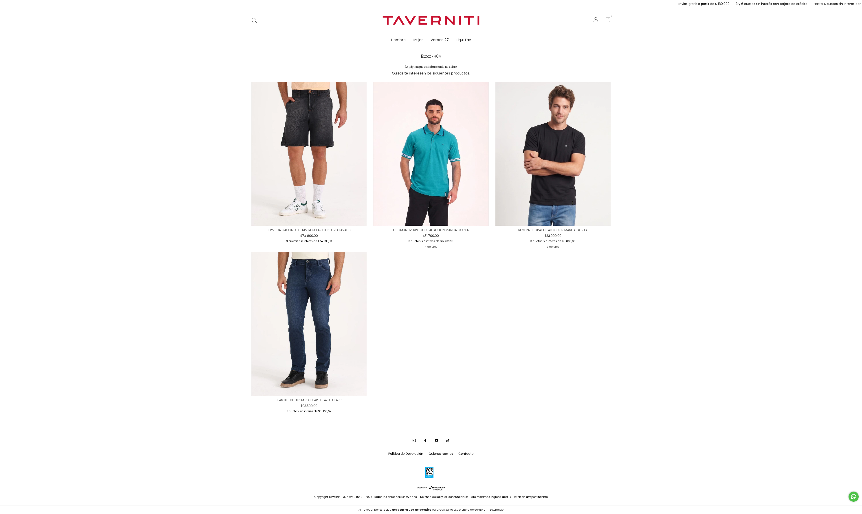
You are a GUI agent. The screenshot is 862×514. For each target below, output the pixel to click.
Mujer (418, 39)
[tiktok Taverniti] (448, 441)
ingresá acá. (499, 497)
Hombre (398, 39)
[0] (606, 20)
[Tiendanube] (431, 489)
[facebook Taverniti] (425, 441)
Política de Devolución (405, 453)
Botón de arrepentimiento (530, 497)
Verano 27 (440, 39)
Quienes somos (441, 453)
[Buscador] (255, 20)
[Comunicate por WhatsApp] (854, 497)
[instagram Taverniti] (414, 441)
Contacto (466, 453)
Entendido (497, 510)
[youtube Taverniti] (436, 441)
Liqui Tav (463, 39)
